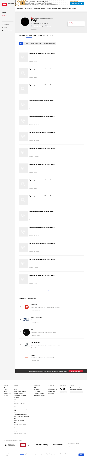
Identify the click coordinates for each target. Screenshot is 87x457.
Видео (15, 418)
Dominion (34, 305)
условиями (22, 454)
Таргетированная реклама (20, 424)
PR (14, 428)
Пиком (33, 355)
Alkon (33, 330)
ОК (81, 454)
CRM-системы (37, 391)
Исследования (7, 393)
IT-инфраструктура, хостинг (20, 414)
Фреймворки (37, 389)
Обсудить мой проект (75, 371)
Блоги (5, 389)
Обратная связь (51, 391)
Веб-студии (16, 387)
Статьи (5, 387)
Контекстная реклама (19, 420)
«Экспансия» (35, 342)
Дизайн (15, 426)
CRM (15, 407)
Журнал (4, 12)
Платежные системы (39, 393)
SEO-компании (17, 405)
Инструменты (5, 18)
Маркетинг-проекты (18, 393)
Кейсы (5, 391)
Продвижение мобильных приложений (22, 408)
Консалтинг (16, 397)
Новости (6, 395)
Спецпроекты (51, 393)
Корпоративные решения (19, 403)
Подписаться (76, 392)
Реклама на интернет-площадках (21, 416)
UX (14, 401)
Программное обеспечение (20, 395)
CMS (35, 387)
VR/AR (15, 410)
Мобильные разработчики (20, 391)
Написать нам (63, 392)
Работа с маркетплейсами (20, 433)
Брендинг (16, 389)
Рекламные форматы (53, 389)
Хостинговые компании (39, 395)
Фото (15, 422)
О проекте (50, 387)
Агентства (4, 15)
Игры (15, 399)
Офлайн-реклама (17, 431)
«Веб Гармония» (36, 317)
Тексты (15, 429)
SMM (15, 412)
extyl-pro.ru (33, 28)
